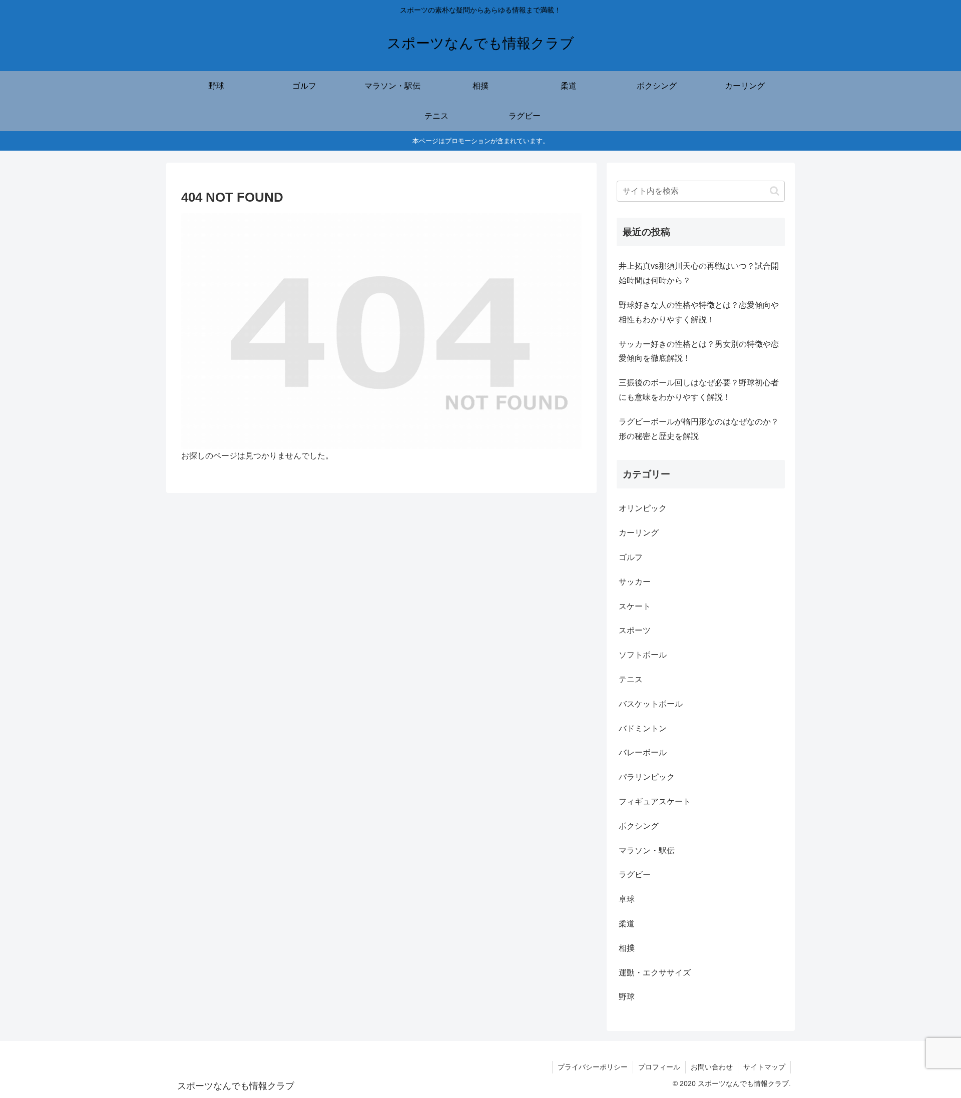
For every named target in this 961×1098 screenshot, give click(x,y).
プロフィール (659, 1067)
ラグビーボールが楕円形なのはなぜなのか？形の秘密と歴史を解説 (699, 428)
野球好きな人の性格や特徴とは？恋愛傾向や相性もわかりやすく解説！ (699, 312)
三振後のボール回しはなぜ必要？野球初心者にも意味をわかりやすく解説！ (699, 389)
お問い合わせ (712, 1067)
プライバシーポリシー (593, 1067)
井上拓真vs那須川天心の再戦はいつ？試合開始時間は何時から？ (699, 273)
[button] (774, 191)
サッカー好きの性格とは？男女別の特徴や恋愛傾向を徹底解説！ (699, 351)
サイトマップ (764, 1067)
